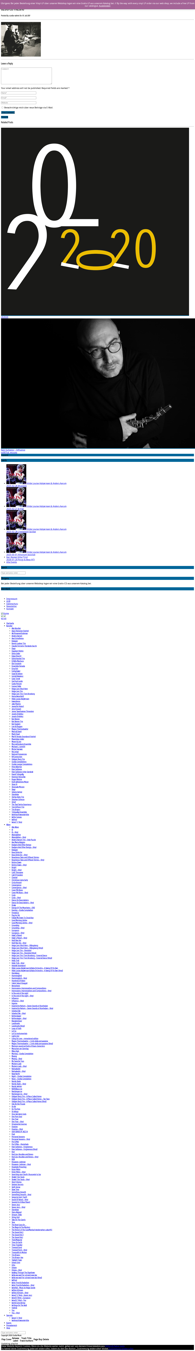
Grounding (15, 925)
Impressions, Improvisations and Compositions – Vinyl (31, 990)
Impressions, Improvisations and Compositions (29, 988)
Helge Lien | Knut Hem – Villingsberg (25, 945)
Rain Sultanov (17, 769)
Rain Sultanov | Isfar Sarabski (22, 771)
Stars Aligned (16, 1212)
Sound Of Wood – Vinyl (20, 1199)
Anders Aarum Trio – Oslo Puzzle (24, 839)
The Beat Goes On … (19, 1224)
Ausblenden (104, 6)
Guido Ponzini (17, 683)
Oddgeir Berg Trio (18, 759)
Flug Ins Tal (16, 915)
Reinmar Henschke (18, 777)
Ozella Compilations (19, 761)
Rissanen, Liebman (19, 1162)
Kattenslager (16, 1016)
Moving (14, 1056)
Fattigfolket (16, 671)
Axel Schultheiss (18, 638)
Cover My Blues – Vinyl (20, 892)
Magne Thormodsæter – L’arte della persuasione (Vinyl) (32, 1043)
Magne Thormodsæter (20, 729)
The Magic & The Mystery (21, 1227)
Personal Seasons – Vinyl (21, 1139)
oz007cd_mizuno (9, 452)
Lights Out (15, 1036)
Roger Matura (17, 779)
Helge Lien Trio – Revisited (21, 950)
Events (8, 1323)
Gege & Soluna (17, 673)
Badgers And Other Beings (21, 844)
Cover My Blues (17, 890)
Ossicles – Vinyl (17, 1129)
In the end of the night (20, 993)
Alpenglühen (16, 834)
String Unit (16, 1217)
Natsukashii (16, 1068)
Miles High (15, 1051)
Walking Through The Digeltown (23, 1272)
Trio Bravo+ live (17, 1257)
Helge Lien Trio (17, 691)
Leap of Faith (16, 1028)
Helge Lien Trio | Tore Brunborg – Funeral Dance (29, 955)
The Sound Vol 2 (17, 1232)
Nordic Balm (16, 1081)
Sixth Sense (16, 1187)
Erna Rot (15, 668)
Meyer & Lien (16, 741)
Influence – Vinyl (18, 1000)
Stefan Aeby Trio (18, 797)
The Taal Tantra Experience (21, 804)
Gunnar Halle (16, 686)
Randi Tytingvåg (18, 774)
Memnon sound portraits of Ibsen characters (28, 1046)
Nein (110, 1346)
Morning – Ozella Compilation (22, 1053)
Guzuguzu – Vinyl (18, 933)
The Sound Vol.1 (17, 1237)
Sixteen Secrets (17, 1184)
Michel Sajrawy (17, 749)
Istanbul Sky (16, 1011)
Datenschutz (12, 604)
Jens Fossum (16, 709)
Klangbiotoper (17, 1021)
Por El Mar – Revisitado (20, 1144)
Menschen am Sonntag (20, 1048)
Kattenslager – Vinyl (19, 1018)
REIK (13, 1159)
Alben (8, 824)
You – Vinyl (16, 1313)
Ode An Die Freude (18, 1104)
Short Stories (16, 1182)
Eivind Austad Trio (18, 658)
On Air (14, 1106)
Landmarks (16, 1023)
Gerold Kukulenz (17, 676)
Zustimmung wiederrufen (121, 1348)
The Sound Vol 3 (17, 1235)
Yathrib (14, 1307)
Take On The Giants (18, 1219)
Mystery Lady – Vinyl (19, 1066)
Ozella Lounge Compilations (22, 764)
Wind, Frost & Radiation (20, 1282)
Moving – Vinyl (17, 1058)
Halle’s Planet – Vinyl (19, 938)
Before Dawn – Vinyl (19, 865)
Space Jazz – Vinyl (18, 1207)
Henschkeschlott (18, 696)
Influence (15, 998)
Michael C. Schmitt (18, 746)
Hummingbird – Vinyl (19, 978)
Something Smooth (19, 1192)
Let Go (14, 1031)
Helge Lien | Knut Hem (20, 688)
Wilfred (14, 819)
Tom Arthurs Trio (18, 807)
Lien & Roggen (17, 726)
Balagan (15, 641)
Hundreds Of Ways (18, 980)
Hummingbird (17, 975)
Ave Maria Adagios (18, 842)
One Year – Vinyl (18, 1121)
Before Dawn (16, 862)
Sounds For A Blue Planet (21, 1202)
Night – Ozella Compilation (21, 1076)
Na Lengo (15, 751)
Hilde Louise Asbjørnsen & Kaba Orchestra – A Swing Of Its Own (35, 968)
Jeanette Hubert (18, 706)
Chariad (14, 877)
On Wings (15, 1111)
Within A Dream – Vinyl (20, 1292)
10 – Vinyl (15, 832)
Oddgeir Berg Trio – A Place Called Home (27, 1096)
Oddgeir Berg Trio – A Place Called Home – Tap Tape (31, 1099)
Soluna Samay (17, 792)
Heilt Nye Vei (16, 940)
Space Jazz (16, 1204)
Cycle (14, 895)
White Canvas (17, 817)
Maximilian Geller (18, 739)
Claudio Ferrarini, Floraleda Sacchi (24, 646)
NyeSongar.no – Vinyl (19, 1094)
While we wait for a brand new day (24, 1275)
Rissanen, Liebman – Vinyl (21, 1164)
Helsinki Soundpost (19, 965)
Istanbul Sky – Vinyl (19, 1013)
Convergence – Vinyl (19, 887)
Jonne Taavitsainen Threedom (23, 711)
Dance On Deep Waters (20, 900)
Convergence (16, 885)
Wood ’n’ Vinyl (17, 822)
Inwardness (16, 701)
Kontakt (10, 609)
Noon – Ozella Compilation (21, 1078)
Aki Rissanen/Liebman (20, 633)
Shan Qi (14, 784)
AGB (8, 601)
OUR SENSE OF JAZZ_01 (20, 1131)
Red (13, 1151)
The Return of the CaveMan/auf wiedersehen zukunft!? (32, 1229)
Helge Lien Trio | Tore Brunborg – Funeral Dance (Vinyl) (32, 958)
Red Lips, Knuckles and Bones (22, 1154)
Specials (9, 1315)
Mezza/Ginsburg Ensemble (21, 744)
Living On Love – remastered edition (25, 1038)
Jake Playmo (16, 704)
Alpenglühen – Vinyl (19, 837)
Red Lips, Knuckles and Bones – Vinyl (25, 1157)
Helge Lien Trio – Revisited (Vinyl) (24, 953)
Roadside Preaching (19, 1167)
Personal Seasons (18, 1136)
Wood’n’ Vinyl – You (19, 1300)
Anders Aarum (17, 636)
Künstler (9, 626)
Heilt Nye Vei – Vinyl (19, 943)
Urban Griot (16, 1262)
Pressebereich (11, 1325)
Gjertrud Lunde (17, 681)
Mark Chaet (16, 734)
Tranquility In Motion (19, 1252)
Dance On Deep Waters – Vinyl (23, 902)
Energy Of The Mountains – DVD (23, 907)
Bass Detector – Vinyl (19, 855)
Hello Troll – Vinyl (18, 963)
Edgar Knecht (16, 656)
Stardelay (15, 794)
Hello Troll (15, 960)
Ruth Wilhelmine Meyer (20, 782)
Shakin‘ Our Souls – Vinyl (21, 1179)
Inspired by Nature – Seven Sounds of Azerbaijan (30, 1006)
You (13, 1310)
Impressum (11, 598)
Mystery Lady (16, 1063)
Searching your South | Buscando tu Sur (26, 1174)
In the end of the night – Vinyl (22, 995)
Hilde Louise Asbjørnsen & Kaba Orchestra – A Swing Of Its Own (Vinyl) (37, 970)
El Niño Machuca (18, 661)
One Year (15, 1119)
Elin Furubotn (16, 663)
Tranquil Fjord (17, 1247)
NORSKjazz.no (17, 1089)
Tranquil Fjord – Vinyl (19, 1250)
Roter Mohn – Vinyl (18, 1172)
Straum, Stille (17, 1214)
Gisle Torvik (16, 678)
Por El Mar (15, 1141)
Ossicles (15, 1126)
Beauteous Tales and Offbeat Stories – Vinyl (28, 860)
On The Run (16, 1109)
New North (16, 1073)
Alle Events (11, 562)
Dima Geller (16, 653)
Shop (8, 1328)
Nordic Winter (17, 1086)
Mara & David (16, 731)
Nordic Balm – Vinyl (19, 1084)
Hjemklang (15, 973)
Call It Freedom (17, 875)
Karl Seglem (16, 724)
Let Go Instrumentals (19, 1033)
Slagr (14, 789)
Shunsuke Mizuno (18, 787)
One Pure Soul (17, 1116)
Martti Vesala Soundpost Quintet (24, 736)
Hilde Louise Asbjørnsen (20, 698)
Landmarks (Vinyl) (18, 1026)
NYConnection (17, 756)
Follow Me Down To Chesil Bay (23, 917)
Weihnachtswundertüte (20, 814)
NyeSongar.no (17, 1091)
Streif (14, 802)
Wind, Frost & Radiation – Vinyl (23, 1285)
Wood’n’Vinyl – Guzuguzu (21, 1297)
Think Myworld (17, 1240)
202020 (4, 317)
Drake (14, 905)
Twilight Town (17, 1260)
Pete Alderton (17, 766)
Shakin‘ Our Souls (18, 1177)
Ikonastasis (16, 985)
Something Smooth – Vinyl (21, 1194)
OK (106, 1346)
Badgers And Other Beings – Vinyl (24, 847)
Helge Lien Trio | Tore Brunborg (23, 693)
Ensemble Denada (18, 666)
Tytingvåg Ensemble (19, 812)
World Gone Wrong (18, 1302)
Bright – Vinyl (16, 870)
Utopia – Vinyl (17, 1270)
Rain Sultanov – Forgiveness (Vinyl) (24, 1149)
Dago (14, 648)
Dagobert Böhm (17, 651)
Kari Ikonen (16, 719)
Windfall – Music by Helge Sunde (23, 1287)
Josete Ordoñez (17, 714)
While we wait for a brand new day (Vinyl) (27, 1277)
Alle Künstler (16, 628)
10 (12, 829)
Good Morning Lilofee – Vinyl (22, 922)
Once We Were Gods (19, 1114)
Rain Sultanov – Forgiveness (22, 1146)
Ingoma (14, 1003)
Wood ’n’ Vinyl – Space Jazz (22, 1295)
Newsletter (11, 606)
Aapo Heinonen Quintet (20, 631)
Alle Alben (15, 827)
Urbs (13, 1265)
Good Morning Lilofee (19, 920)
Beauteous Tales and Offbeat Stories (25, 857)
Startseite (10, 623)
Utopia (14, 1267)
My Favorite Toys (18, 1061)
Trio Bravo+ (16, 809)
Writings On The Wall (19, 1305)
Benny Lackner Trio (19, 643)
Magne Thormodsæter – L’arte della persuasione (30, 1041)
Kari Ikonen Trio (17, 721)
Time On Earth (17, 1242)
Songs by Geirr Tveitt (19, 1197)
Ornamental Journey (19, 1124)
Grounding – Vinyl (18, 927)
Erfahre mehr (118, 1346)
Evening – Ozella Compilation (22, 910)
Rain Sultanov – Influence (13, 450)
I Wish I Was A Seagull (19, 983)
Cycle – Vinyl (16, 897)
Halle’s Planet (17, 935)
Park (13, 1134)
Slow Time (15, 1189)
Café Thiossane (17, 872)
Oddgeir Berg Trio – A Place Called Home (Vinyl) (29, 1101)
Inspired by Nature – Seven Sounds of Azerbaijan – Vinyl (32, 1008)
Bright (14, 867)
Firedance (15, 912)
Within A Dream (17, 1290)
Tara (13, 1222)
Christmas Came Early (20, 880)
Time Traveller (17, 1245)
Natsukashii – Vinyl (18, 1071)
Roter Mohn (16, 1169)
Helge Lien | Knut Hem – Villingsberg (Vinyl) (27, 948)
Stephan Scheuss (18, 799)
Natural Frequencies (19, 754)
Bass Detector (17, 852)
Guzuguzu (15, 930)
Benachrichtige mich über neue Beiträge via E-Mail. (28, 107)
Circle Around (16, 882)
